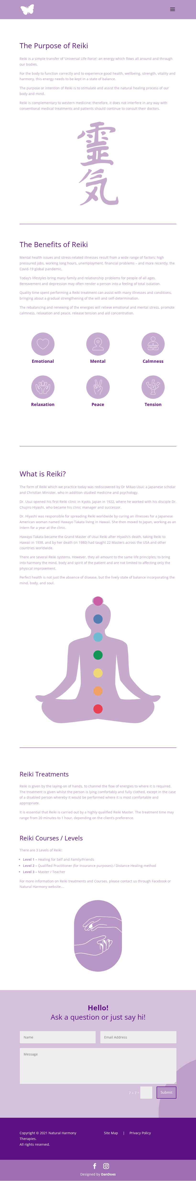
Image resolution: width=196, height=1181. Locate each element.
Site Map (111, 1133)
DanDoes (108, 1174)
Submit (166, 1092)
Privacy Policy (140, 1133)
